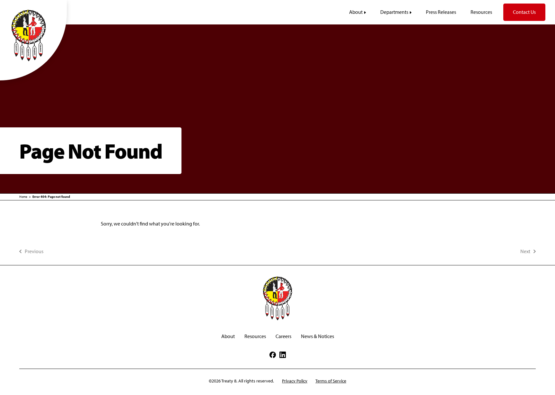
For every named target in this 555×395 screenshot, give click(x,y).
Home (23, 197)
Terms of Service (330, 381)
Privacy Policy (294, 381)
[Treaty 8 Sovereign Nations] (33, 35)
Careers (283, 336)
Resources (255, 336)
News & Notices (317, 336)
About (228, 336)
